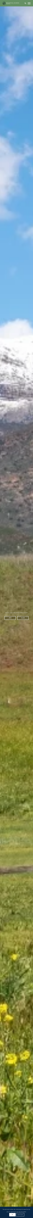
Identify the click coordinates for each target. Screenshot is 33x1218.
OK (12, 1214)
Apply (10, 618)
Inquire (23, 618)
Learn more (20, 1214)
